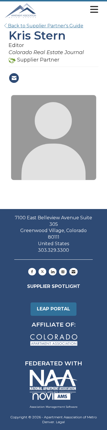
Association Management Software (54, 406)
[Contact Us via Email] (73, 271)
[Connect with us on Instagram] (63, 271)
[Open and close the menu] (68, 10)
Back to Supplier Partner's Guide (45, 25)
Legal (60, 422)
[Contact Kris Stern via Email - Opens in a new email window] (14, 78)
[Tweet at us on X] (42, 271)
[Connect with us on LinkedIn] (52, 271)
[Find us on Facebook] (32, 271)
